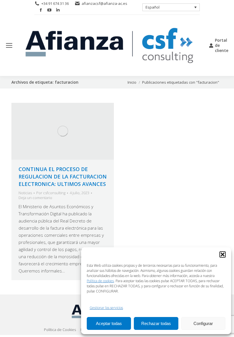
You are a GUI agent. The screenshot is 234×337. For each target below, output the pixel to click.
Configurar (203, 323)
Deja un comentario (35, 197)
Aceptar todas (109, 323)
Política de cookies (100, 280)
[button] (222, 254)
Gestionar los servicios (106, 307)
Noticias (25, 192)
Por (50, 192)
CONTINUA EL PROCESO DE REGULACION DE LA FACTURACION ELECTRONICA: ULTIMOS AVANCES (63, 176)
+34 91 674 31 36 (55, 3)
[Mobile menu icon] (9, 45)
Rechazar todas (156, 323)
